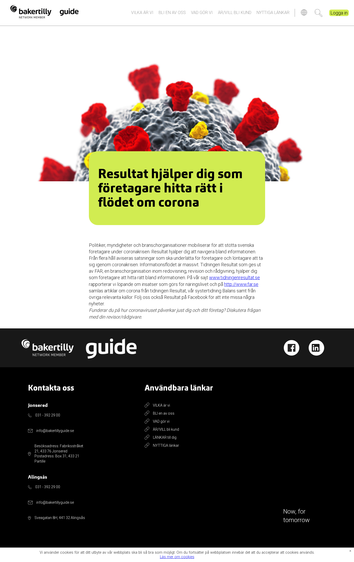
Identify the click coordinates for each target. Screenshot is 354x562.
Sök (318, 13)
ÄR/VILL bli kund (234, 12)
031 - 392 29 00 (47, 415)
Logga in (339, 13)
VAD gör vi (202, 12)
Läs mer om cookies (177, 557)
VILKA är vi (142, 12)
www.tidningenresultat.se (234, 277)
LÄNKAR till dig (164, 437)
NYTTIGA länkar (273, 12)
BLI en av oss (172, 12)
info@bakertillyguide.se (55, 431)
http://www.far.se (241, 284)
